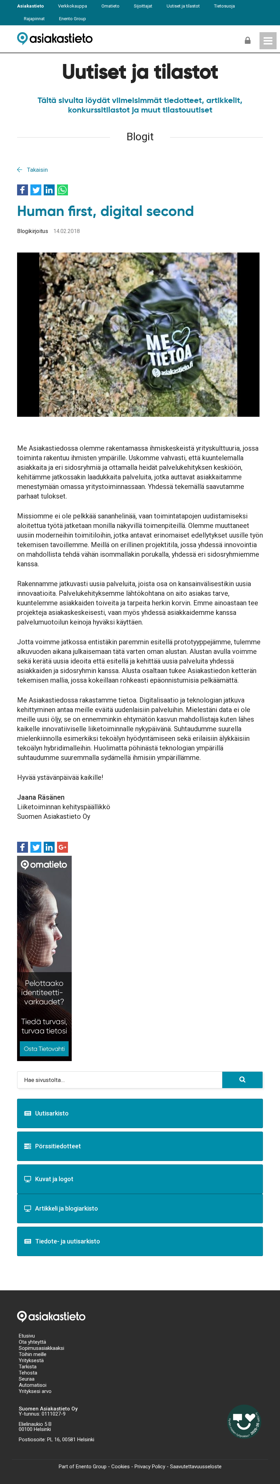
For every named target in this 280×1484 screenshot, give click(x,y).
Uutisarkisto (52, 1113)
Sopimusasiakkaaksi (41, 1348)
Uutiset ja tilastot (183, 6)
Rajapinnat (34, 18)
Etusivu (27, 1336)
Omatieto (110, 6)
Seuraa (26, 1379)
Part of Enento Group (83, 1466)
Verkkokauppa (72, 6)
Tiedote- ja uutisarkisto (67, 1241)
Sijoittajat (143, 6)
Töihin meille (32, 1354)
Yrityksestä (31, 1360)
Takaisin (37, 169)
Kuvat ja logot (54, 1179)
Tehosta (28, 1373)
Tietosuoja (224, 6)
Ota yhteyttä (32, 1342)
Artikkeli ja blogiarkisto (66, 1208)
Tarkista (28, 1367)
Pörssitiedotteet (58, 1146)
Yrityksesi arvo (35, 1391)
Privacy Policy (150, 1466)
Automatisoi (32, 1385)
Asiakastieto (30, 6)
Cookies (120, 1466)
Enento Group (72, 18)
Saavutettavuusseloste (196, 1466)
